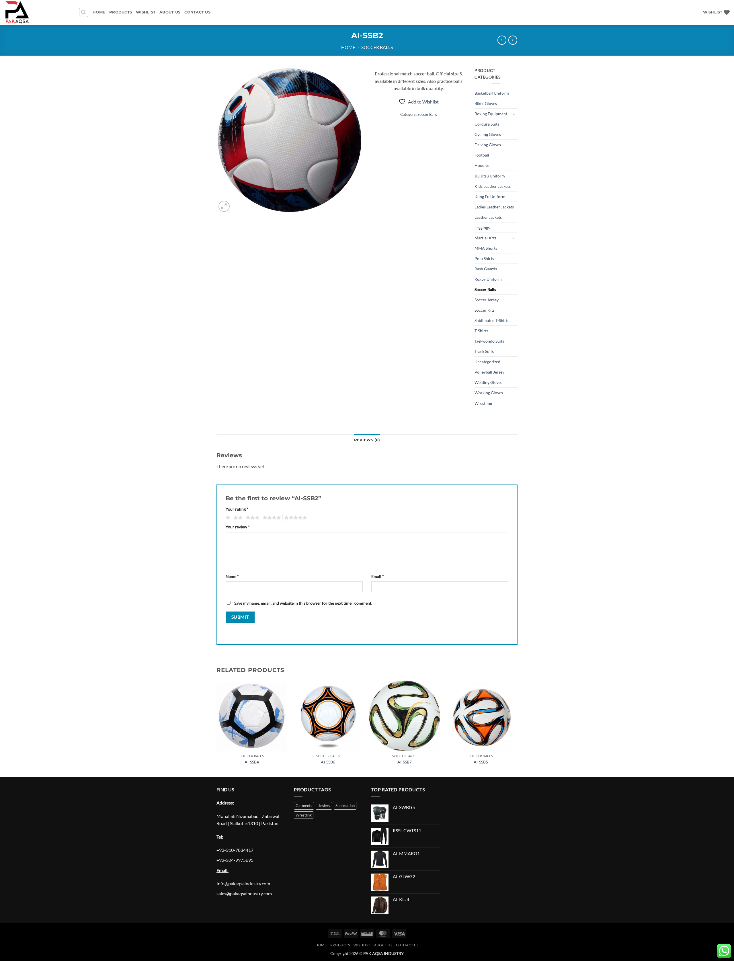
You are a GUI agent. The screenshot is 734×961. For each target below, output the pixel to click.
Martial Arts (485, 237)
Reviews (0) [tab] (367, 440)
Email (377, 576)
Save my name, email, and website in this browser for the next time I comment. (303, 603)
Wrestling (483, 403)
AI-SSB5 (481, 761)
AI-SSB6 (328, 761)
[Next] (516, 728)
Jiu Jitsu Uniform (490, 175)
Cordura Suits (487, 124)
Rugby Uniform (488, 279)
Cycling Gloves (488, 134)
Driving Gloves (488, 144)
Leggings (482, 227)
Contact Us (197, 12)
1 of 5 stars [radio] (227, 517)
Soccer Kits (485, 310)
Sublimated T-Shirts (492, 320)
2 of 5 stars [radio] (237, 517)
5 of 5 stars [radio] (294, 517)
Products (120, 12)
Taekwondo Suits (489, 341)
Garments (304, 805)
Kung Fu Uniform (490, 196)
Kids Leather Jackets (493, 186)
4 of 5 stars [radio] (271, 517)
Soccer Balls (377, 47)
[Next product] (501, 40)
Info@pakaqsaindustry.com (243, 883)
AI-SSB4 (252, 761)
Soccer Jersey (487, 299)
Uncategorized (487, 361)
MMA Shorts (486, 248)
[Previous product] (512, 40)
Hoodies (482, 165)
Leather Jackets (488, 217)
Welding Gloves (488, 382)
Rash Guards (486, 268)
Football (482, 155)
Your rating (237, 509)
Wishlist (145, 12)
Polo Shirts (484, 258)
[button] (83, 12)
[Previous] (216, 728)
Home (99, 12)
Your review (238, 526)
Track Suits (484, 351)
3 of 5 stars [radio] (251, 517)
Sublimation (345, 805)
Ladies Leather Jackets (494, 206)
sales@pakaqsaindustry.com (244, 893)
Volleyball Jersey (489, 372)
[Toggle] (514, 114)
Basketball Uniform (492, 93)
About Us (169, 12)
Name (232, 576)
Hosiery (323, 805)
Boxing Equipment (491, 113)
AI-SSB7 (404, 761)
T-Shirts (481, 330)
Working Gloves (489, 392)
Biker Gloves (486, 103)
